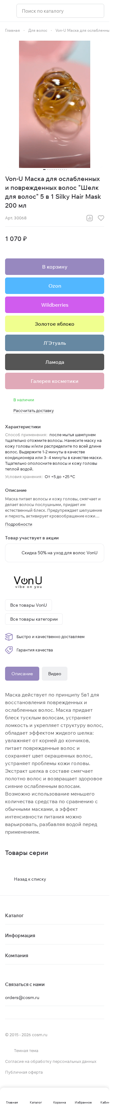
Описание (22, 674)
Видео (54, 674)
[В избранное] (101, 218)
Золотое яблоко (54, 324)
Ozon (54, 286)
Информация (20, 935)
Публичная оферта (24, 1072)
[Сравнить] (89, 218)
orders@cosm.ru (22, 997)
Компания (16, 955)
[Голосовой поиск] (97, 10)
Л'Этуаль (54, 343)
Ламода (54, 362)
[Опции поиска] (83, 10)
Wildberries (54, 305)
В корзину (54, 266)
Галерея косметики (55, 381)
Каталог (14, 915)
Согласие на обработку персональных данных (50, 1061)
